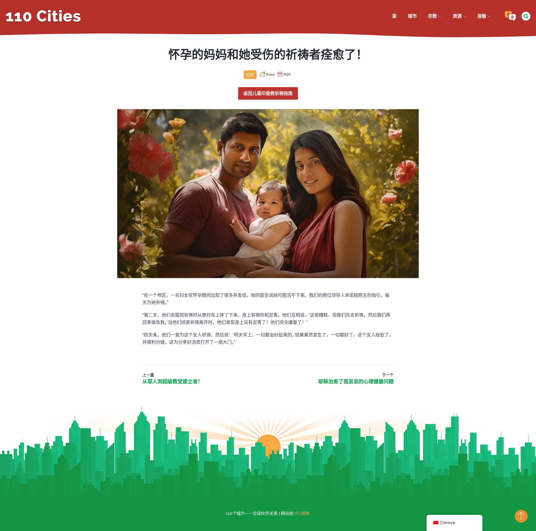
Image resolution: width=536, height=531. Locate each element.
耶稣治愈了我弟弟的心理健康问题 (356, 381)
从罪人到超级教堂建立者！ (172, 381)
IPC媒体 (302, 513)
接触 (481, 16)
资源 (457, 16)
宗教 (432, 16)
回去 (250, 75)
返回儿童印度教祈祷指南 (268, 93)
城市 (412, 16)
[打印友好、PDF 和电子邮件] (275, 77)
